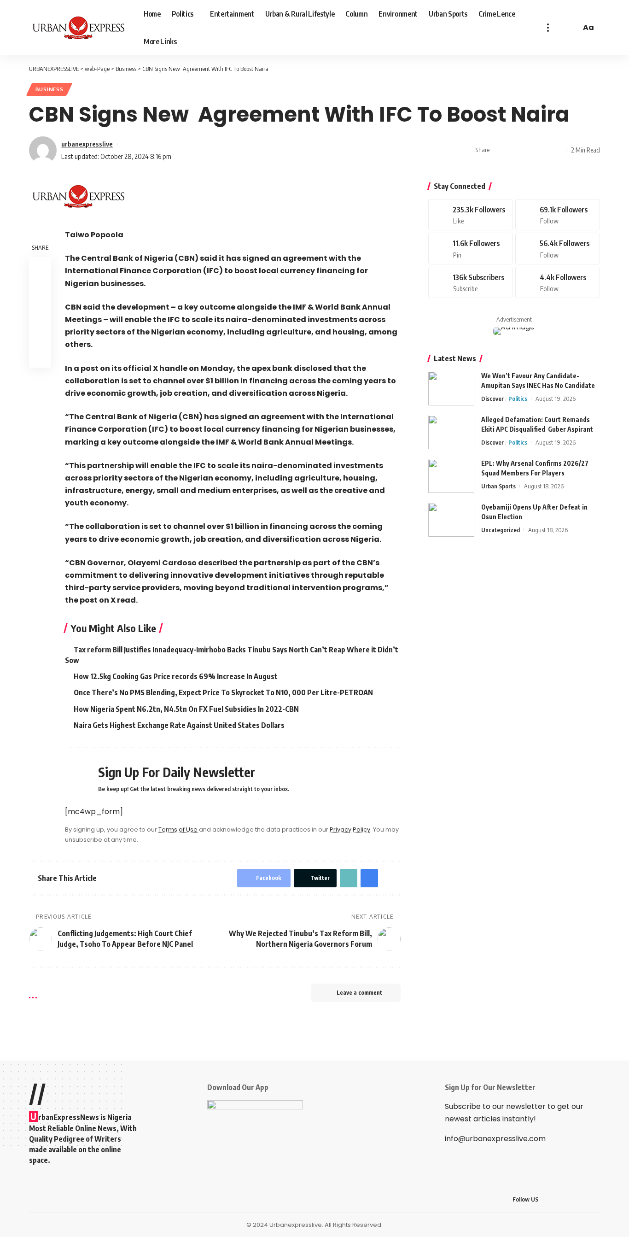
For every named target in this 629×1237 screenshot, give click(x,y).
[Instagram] (557, 249)
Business (49, 89)
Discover (492, 399)
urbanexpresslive (87, 144)
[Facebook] (470, 215)
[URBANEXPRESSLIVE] (79, 27)
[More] (556, 150)
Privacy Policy (350, 829)
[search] (572, 27)
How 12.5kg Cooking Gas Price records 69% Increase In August (176, 676)
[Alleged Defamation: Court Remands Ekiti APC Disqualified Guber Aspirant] (451, 432)
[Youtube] (470, 283)
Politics (517, 399)
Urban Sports (498, 486)
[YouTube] (573, 1199)
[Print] (542, 150)
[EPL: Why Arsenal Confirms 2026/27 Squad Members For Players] (451, 476)
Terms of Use (178, 829)
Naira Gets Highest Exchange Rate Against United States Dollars (179, 725)
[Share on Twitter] (513, 150)
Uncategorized (500, 530)
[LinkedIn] (595, 1199)
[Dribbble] (557, 283)
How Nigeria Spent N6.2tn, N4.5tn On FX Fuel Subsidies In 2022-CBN (186, 709)
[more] (548, 27)
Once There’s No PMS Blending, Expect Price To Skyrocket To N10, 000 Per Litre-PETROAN (223, 692)
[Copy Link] (528, 150)
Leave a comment (359, 992)
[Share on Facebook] (499, 150)
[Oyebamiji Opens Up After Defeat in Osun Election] (451, 520)
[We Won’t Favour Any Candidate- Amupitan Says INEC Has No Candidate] (451, 388)
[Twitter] (557, 215)
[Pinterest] (470, 249)
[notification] (560, 27)
